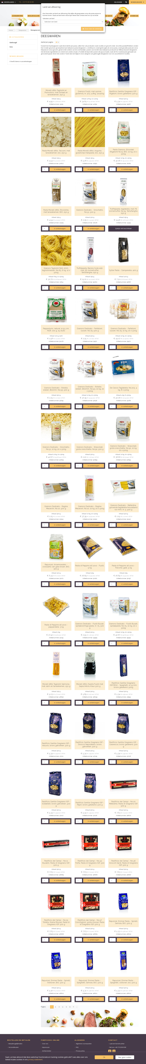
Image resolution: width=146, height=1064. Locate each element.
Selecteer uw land (48, 18)
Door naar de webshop (93, 29)
